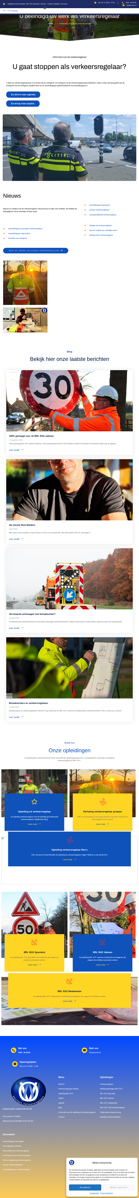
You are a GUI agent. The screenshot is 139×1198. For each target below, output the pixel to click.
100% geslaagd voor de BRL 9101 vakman (31, 436)
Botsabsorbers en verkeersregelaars (28, 703)
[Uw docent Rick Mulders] (69, 489)
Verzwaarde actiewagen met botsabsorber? (32, 614)
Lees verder (14, 450)
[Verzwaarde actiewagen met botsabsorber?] (69, 578)
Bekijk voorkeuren (118, 1187)
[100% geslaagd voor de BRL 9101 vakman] (69, 400)
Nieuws (9, 430)
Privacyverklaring (106, 1193)
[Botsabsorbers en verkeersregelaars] (69, 667)
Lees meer (32, 824)
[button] (45, 8)
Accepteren (85, 1187)
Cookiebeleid (94, 1193)
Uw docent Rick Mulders (22, 525)
